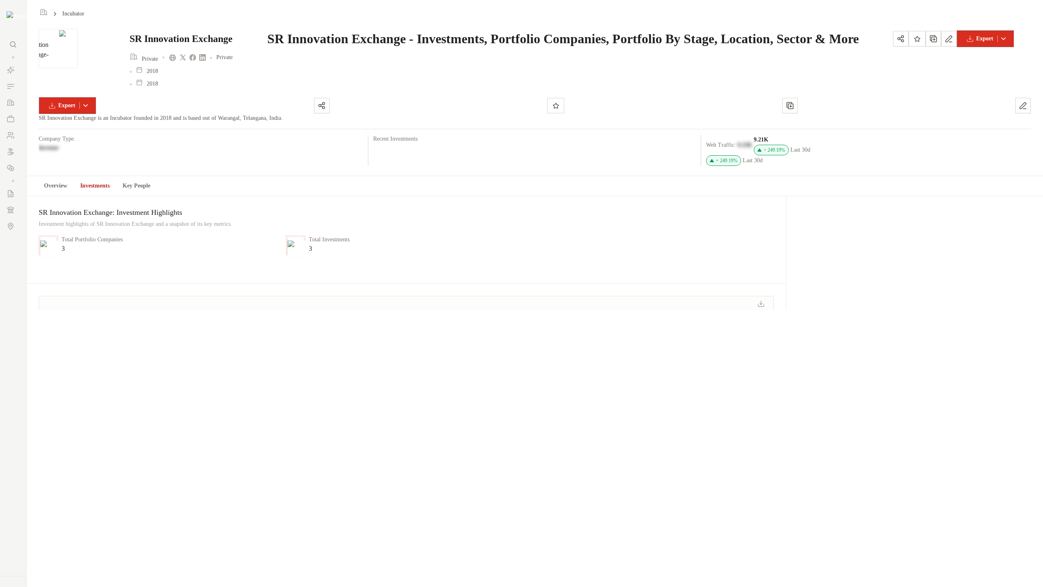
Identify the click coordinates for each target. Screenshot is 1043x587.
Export (984, 38)
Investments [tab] (95, 186)
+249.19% (774, 150)
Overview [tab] (55, 186)
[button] (13, 57)
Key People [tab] (136, 186)
